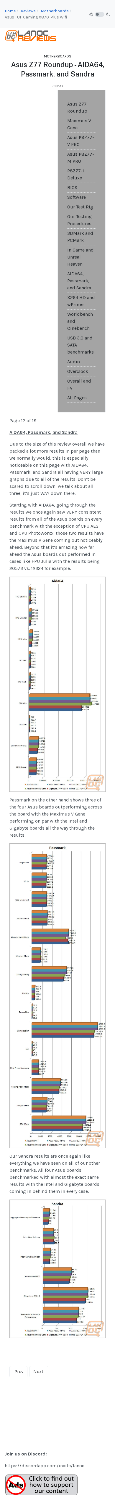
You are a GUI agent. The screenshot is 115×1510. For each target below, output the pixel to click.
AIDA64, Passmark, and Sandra (79, 281)
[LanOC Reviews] (31, 35)
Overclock (77, 371)
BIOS (72, 187)
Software (76, 197)
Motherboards (57, 56)
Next (38, 1371)
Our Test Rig (80, 207)
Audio (73, 361)
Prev (19, 1371)
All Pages (77, 397)
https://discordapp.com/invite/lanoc (44, 1465)
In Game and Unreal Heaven (80, 257)
